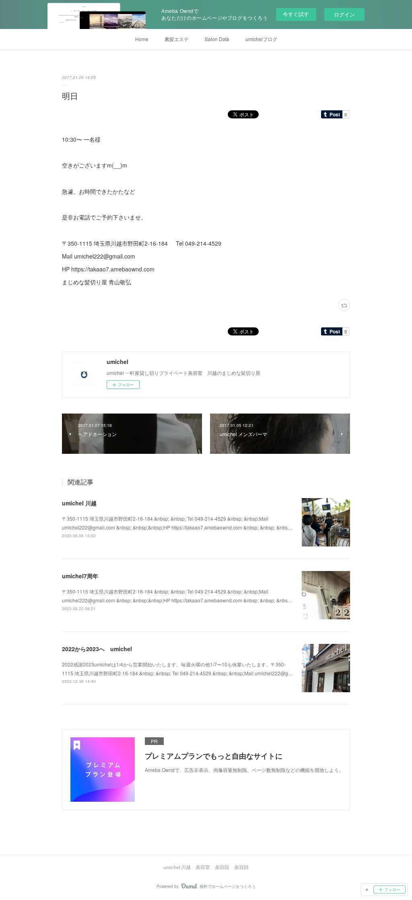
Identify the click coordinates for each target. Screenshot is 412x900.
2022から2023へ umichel (97, 649)
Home (141, 38)
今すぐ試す (296, 14)
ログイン (344, 14)
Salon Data (217, 38)
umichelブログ (261, 38)
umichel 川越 (79, 503)
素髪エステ (177, 38)
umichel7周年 (80, 576)
